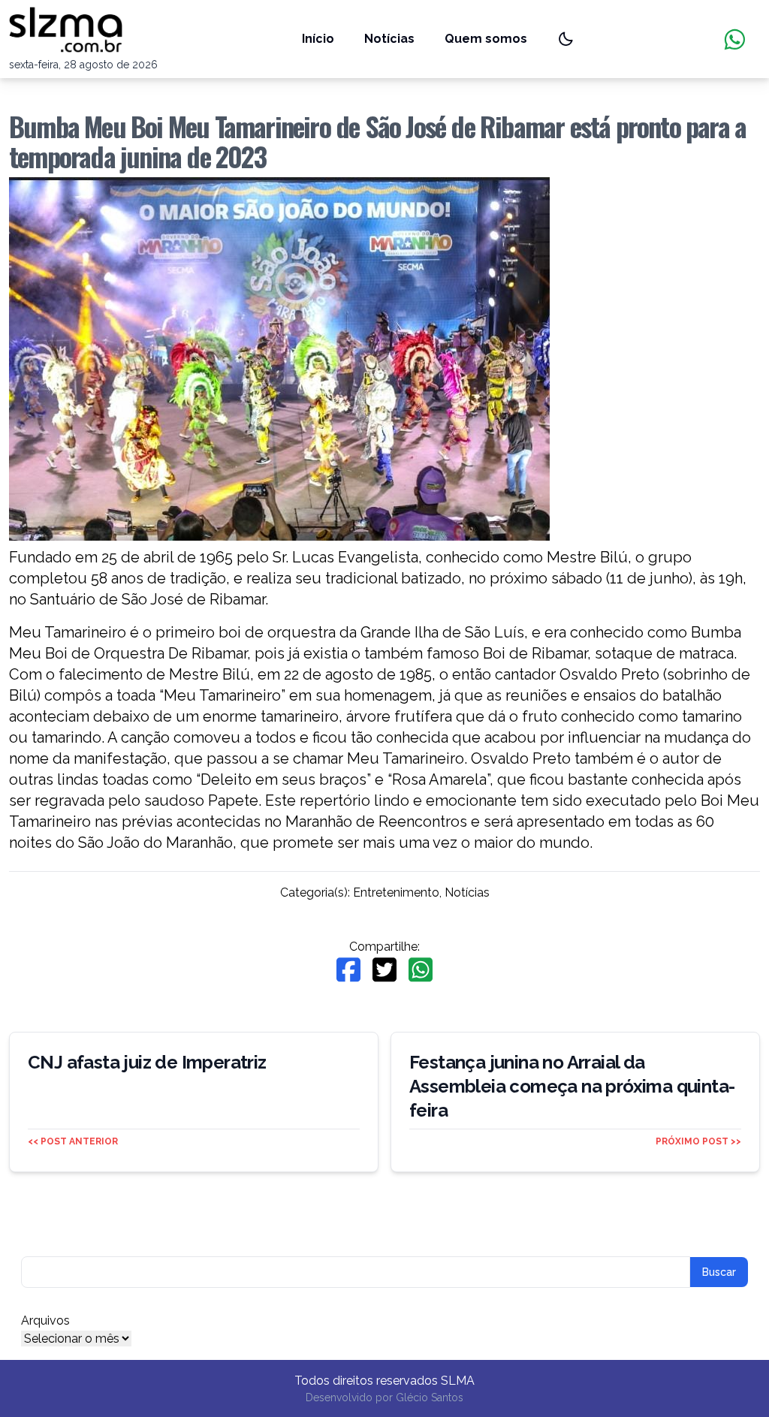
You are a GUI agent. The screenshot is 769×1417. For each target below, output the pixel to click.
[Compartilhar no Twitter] (384, 970)
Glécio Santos (429, 1397)
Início (318, 39)
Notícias (389, 39)
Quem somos (486, 39)
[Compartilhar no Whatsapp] (421, 970)
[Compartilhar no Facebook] (348, 970)
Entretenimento (396, 892)
